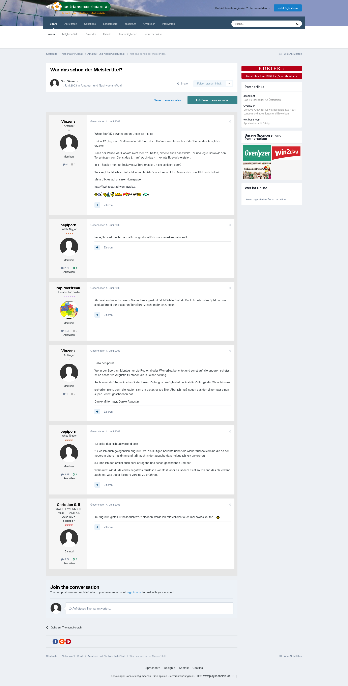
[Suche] (297, 24)
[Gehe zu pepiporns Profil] (69, 247)
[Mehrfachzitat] (97, 205)
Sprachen (151, 668)
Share (183, 83)
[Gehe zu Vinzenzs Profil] (54, 83)
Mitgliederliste (70, 34)
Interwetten (168, 24)
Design (169, 668)
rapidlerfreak (68, 288)
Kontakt (184, 668)
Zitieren (108, 205)
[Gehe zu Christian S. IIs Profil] (69, 538)
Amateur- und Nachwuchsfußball (101, 85)
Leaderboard (110, 24)
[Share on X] (49, 641)
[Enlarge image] (95, 194)
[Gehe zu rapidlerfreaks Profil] (69, 310)
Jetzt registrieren (288, 8)
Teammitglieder (127, 34)
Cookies (198, 668)
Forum (51, 34)
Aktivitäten (70, 24)
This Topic (282, 23)
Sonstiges (90, 24)
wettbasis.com (251, 119)
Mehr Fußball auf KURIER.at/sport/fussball (271, 76)
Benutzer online (153, 34)
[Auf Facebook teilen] (55, 641)
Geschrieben (105, 121)
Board (53, 24)
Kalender (91, 34)
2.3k (66, 268)
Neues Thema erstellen (167, 100)
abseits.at (130, 24)
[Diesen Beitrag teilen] (230, 121)
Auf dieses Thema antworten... (92, 608)
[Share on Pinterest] (68, 641)
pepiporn (68, 225)
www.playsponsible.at (216, 676)
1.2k (66, 331)
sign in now (134, 592)
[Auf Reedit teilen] (62, 641)
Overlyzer (149, 24)
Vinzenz (72, 81)
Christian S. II (68, 505)
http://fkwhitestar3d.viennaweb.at (115, 186)
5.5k (66, 559)
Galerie (107, 34)
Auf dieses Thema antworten (212, 100)
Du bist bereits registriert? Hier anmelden (241, 8)
